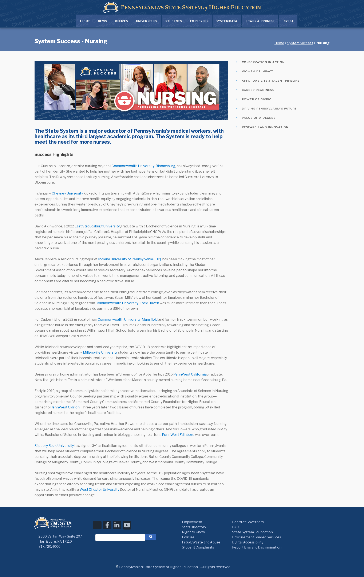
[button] (150, 537)
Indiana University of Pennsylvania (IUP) (129, 259)
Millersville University (100, 352)
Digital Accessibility (247, 542)
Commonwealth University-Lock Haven (127, 303)
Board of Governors (248, 522)
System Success (300, 43)
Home (279, 43)
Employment (192, 522)
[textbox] (120, 537)
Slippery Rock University (54, 446)
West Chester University (99, 490)
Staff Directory (194, 527)
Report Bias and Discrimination (256, 547)
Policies (188, 537)
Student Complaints (198, 547)
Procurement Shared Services (256, 537)
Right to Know (193, 532)
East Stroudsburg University (97, 226)
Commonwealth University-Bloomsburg (143, 166)
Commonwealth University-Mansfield (128, 320)
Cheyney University (67, 193)
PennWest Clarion (65, 407)
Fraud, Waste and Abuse (201, 542)
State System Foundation (252, 532)
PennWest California (190, 374)
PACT (236, 527)
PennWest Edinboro (178, 435)
